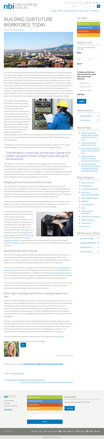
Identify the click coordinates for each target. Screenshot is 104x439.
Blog (80, 2)
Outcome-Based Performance (87, 212)
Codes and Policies (86, 90)
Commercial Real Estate (89, 189)
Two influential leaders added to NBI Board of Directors (25, 380)
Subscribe (69, 408)
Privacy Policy (8, 431)
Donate (84, 2)
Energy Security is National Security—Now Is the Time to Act (90, 150)
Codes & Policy (83, 11)
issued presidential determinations (31, 83)
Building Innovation (70, 11)
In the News (85, 120)
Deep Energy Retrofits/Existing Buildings (90, 193)
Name (80, 53)
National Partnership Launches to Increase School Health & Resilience (90, 158)
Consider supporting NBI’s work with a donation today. (43, 364)
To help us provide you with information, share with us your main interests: (86, 75)
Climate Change (86, 186)
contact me (60, 336)
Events (72, 2)
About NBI (66, 2)
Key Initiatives (94, 11)
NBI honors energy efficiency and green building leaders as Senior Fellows (46, 382)
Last (89, 59)
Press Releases (86, 116)
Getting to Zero (83, 24)
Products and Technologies (90, 216)
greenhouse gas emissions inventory (59, 273)
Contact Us (8, 409)
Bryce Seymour (19, 29)
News (76, 2)
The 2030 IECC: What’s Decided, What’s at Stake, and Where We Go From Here (90, 136)
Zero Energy (85, 226)
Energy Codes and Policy (89, 198)
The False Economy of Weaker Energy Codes (88, 144)
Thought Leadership (17, 373)
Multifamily (85, 201)
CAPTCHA (80, 94)
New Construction (87, 204)
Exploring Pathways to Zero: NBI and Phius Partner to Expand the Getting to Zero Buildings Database (90, 167)
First (78, 59)
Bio (23, 345)
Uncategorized (86, 223)
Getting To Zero (56, 11)
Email (80, 64)
